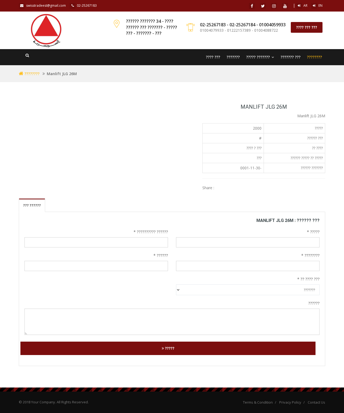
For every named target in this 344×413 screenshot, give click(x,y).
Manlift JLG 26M (264, 107)
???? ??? (213, 57)
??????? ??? (290, 57)
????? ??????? (258, 57)
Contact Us (316, 402)
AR (305, 5)
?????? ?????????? (151, 231)
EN (320, 5)
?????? (160, 255)
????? (313, 231)
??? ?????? (32, 205)
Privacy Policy (290, 402)
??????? (233, 57)
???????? (314, 57)
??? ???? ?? (308, 279)
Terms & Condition (258, 402)
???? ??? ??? (306, 27)
